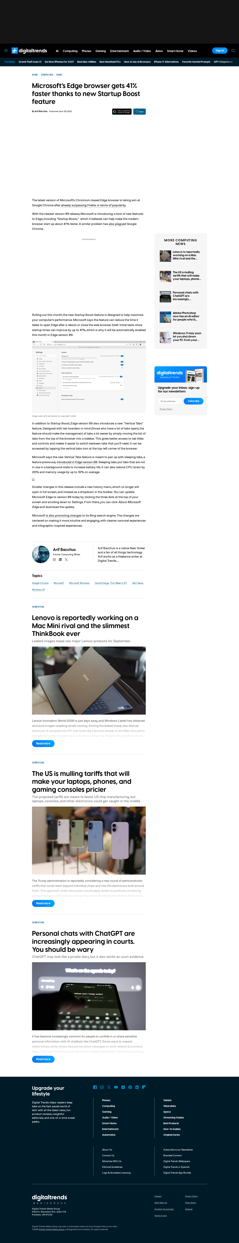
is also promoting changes (64, 515)
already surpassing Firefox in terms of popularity (93, 205)
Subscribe (193, 401)
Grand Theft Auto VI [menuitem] (30, 62)
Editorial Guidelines (112, 1166)
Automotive (108, 1135)
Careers (157, 1196)
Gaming (106, 1112)
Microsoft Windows (79, 582)
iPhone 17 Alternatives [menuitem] (166, 62)
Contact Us (108, 1155)
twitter (66, 559)
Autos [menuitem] (159, 51)
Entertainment (110, 1129)
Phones (106, 1100)
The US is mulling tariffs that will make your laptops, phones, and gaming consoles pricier (187, 279)
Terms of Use (160, 1215)
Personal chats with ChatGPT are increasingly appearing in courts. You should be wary (186, 299)
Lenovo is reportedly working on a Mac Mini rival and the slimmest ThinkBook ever (186, 258)
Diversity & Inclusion (164, 1209)
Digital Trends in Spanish (176, 1166)
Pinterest (130, 1087)
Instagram (102, 1087)
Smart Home (109, 1123)
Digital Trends (23, 55)
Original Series (171, 1135)
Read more (43, 743)
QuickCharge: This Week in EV (111, 582)
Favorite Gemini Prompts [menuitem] (196, 62)
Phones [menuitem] (86, 51)
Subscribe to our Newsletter (178, 1149)
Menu (6, 51)
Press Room (190, 1202)
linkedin (60, 559)
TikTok (123, 1087)
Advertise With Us (111, 1161)
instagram (54, 559)
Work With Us (160, 1202)
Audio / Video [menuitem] (142, 51)
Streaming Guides (173, 1117)
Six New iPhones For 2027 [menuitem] (59, 62)
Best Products (171, 1123)
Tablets (167, 1100)
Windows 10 (38, 589)
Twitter (109, 1087)
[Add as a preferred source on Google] (122, 112)
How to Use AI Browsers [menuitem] (137, 62)
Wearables (169, 1106)
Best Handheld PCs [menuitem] (110, 62)
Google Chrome (40, 582)
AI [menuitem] (57, 51)
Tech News (137, 582)
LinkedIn (137, 1087)
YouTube (116, 1087)
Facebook (95, 1087)
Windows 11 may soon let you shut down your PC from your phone (187, 338)
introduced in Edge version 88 (77, 462)
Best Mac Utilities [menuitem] (86, 62)
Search (233, 51)
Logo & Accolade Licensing (116, 1172)
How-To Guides (172, 1129)
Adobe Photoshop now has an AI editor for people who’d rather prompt (186, 318)
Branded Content (172, 1155)
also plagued (117, 224)
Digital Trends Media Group (51, 1229)
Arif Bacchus (41, 111)
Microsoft (59, 582)
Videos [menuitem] (192, 51)
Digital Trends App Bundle (177, 1172)
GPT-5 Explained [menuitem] (223, 62)
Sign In (220, 51)
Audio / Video (110, 1117)
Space (167, 1112)
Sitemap (189, 1209)
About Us (107, 1149)
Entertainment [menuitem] (119, 51)
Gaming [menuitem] (101, 51)
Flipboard (144, 1087)
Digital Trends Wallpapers (176, 1161)
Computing (108, 1106)
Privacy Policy (166, 409)
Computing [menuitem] (70, 51)
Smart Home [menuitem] (175, 51)
